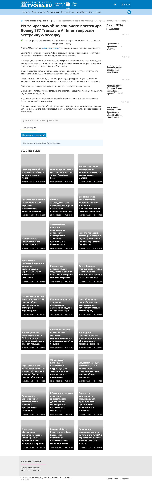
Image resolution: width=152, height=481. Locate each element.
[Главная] (22, 20)
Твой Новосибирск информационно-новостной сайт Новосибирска (46, 478)
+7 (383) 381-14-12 (33, 470)
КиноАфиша (81, 12)
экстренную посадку (50, 48)
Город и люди (38, 12)
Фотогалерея (95, 12)
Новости (26, 12)
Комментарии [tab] (29, 127)
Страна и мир (53, 12)
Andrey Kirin (53, 121)
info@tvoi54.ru (34, 467)
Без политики (67, 12)
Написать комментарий (33, 135)
